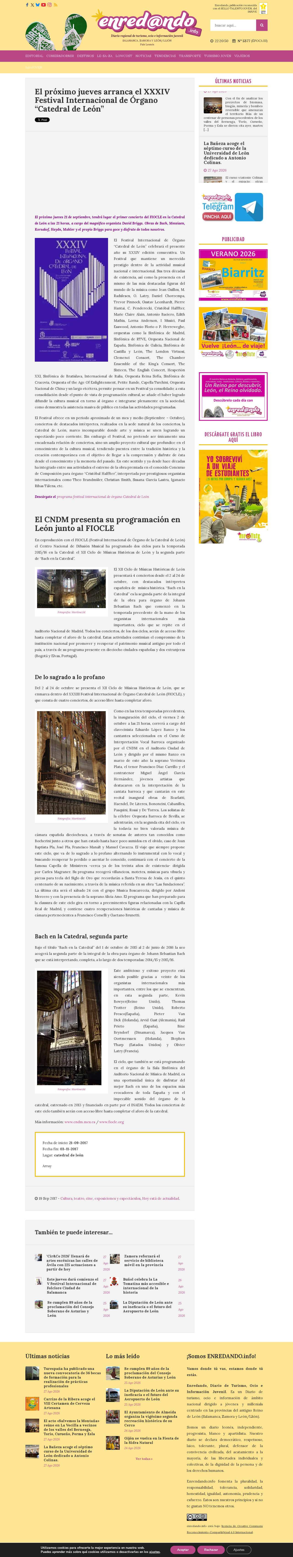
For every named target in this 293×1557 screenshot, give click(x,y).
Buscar (262, 25)
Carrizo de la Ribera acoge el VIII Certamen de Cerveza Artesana (69, 1403)
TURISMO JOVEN (217, 56)
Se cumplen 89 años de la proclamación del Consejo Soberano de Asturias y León (70, 1309)
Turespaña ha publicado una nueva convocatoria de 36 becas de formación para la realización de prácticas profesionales (72, 1377)
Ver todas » (144, 1459)
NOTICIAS (143, 56)
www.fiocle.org (111, 1122)
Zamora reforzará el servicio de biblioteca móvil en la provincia (143, 1260)
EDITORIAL (34, 56)
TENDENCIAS (165, 56)
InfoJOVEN (33, 67)
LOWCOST (124, 56)
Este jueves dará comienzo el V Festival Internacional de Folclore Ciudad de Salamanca (72, 1286)
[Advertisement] (110, 173)
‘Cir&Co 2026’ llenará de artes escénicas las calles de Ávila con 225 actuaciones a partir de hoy (72, 1262)
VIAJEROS (242, 56)
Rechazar (211, 1550)
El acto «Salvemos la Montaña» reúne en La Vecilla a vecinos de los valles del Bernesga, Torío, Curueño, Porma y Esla (71, 1427)
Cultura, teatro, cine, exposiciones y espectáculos (100, 1198)
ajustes (154, 1552)
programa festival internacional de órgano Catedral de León (103, 496)
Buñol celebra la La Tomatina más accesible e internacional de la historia (146, 1286)
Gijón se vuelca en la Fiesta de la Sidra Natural (151, 1440)
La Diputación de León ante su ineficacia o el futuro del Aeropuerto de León (148, 1306)
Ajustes (238, 1550)
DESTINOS (85, 56)
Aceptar (183, 1550)
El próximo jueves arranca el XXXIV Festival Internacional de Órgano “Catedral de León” (102, 100)
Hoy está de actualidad (160, 1198)
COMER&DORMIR (60, 56)
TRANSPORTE (190, 56)
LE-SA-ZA (104, 56)
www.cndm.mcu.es (80, 1122)
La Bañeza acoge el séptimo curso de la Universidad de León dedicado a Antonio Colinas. (226, 104)
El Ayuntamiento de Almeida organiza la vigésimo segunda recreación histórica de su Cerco (150, 1418)
